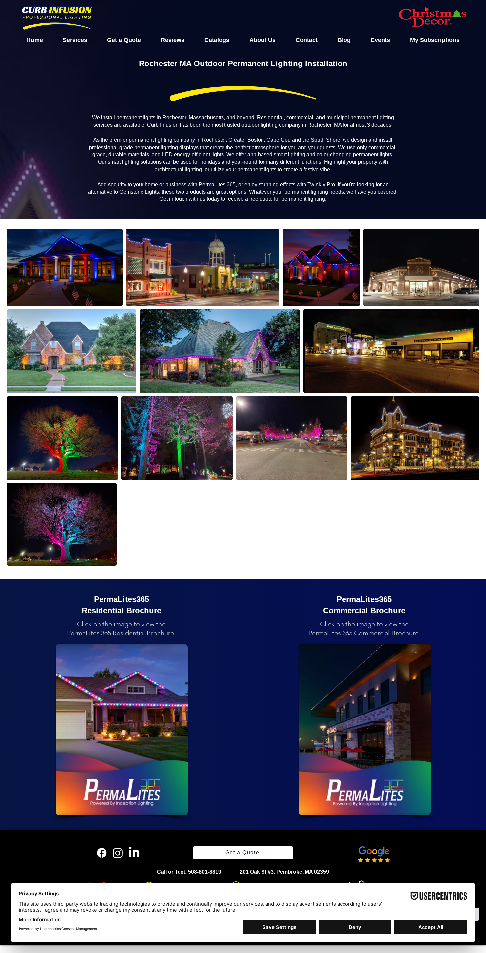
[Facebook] (101, 852)
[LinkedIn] (134, 852)
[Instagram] (117, 852)
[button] (75, 40)
